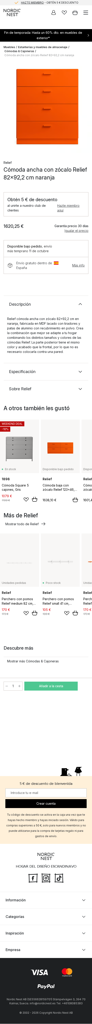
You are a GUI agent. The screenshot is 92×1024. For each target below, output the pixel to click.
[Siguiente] (83, 107)
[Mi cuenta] (53, 12)
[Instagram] (46, 878)
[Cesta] (75, 12)
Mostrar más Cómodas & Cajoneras (33, 661)
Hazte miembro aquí (68, 208)
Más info (78, 265)
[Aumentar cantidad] (19, 686)
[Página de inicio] (12, 12)
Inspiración (15, 933)
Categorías (15, 917)
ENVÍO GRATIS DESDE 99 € (49, 5)
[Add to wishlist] (26, 499)
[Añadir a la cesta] (34, 499)
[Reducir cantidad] (7, 686)
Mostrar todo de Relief (22, 524)
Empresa (13, 950)
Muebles (9, 47)
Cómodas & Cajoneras (19, 51)
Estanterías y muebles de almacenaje (42, 47)
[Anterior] (8, 107)
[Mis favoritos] (64, 12)
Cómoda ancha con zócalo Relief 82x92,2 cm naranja (39, 55)
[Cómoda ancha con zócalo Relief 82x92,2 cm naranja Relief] (46, 107)
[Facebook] (33, 878)
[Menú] (85, 12)
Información (16, 900)
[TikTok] (58, 878)
